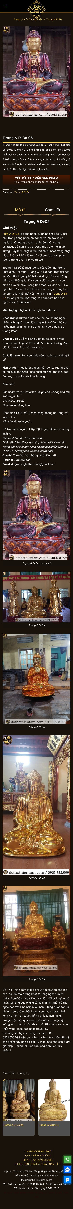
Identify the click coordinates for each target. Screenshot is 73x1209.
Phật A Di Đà (11, 233)
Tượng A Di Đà (54, 19)
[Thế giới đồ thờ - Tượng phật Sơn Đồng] (36, 9)
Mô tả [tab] (20, 210)
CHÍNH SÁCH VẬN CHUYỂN (38, 1159)
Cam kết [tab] (52, 210)
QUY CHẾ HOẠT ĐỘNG (38, 1155)
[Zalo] (67, 1169)
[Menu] (5, 6)
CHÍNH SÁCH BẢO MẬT (38, 1151)
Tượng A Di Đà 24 (13, 1125)
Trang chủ (19, 19)
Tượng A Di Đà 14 (49, 1125)
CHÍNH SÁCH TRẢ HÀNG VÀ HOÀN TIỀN (38, 1164)
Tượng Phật (35, 19)
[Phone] (67, 1159)
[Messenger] (67, 1180)
